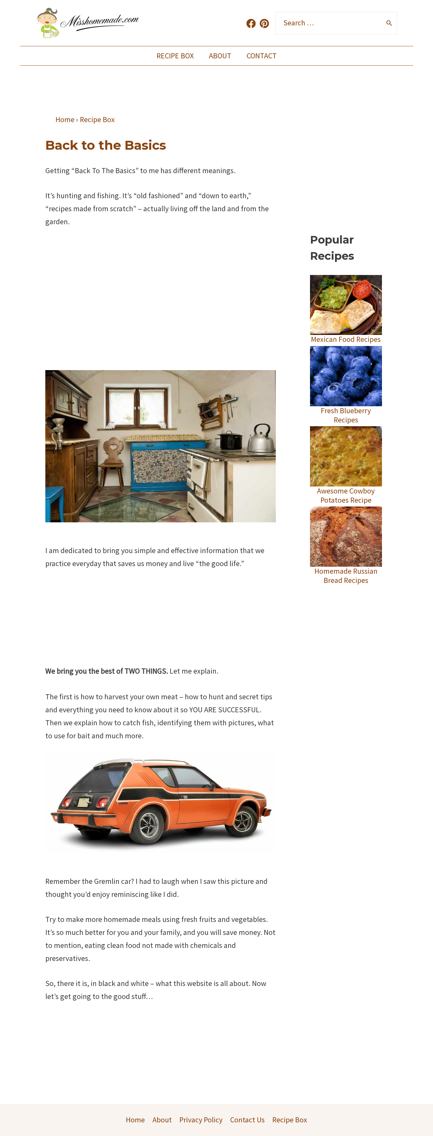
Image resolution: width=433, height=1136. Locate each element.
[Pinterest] (264, 23)
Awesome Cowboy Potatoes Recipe (346, 495)
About (220, 56)
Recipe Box (175, 56)
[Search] (389, 23)
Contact (262, 56)
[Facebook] (251, 23)
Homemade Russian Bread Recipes (346, 575)
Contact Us (247, 1120)
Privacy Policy (201, 1120)
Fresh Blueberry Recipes (346, 415)
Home (135, 1120)
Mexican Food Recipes (346, 339)
